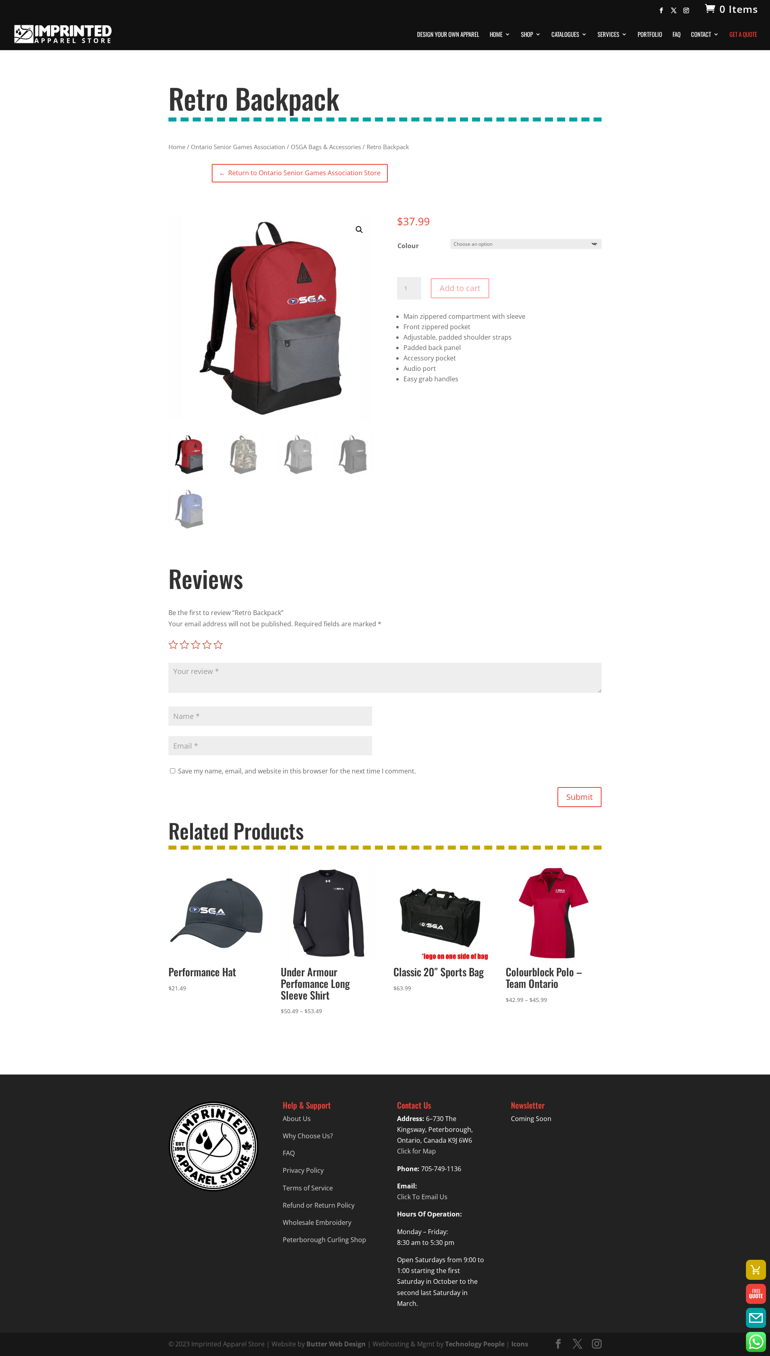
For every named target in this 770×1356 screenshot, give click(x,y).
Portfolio (650, 34)
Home (496, 34)
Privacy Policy (303, 1170)
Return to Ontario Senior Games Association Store (300, 172)
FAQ (677, 34)
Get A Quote (743, 34)
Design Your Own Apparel (448, 34)
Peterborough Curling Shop (324, 1239)
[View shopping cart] (756, 1270)
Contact (701, 34)
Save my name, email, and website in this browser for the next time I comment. (297, 771)
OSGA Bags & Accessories (326, 147)
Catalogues (565, 34)
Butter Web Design (336, 1344)
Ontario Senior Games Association (238, 147)
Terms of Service (308, 1188)
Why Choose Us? (308, 1135)
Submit (579, 796)
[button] (359, 230)
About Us (297, 1118)
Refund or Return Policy (319, 1205)
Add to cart (460, 288)
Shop (527, 34)
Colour (408, 245)
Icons (519, 1344)
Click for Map (416, 1151)
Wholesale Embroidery (317, 1222)
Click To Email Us (422, 1196)
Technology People (475, 1344)
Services (608, 34)
